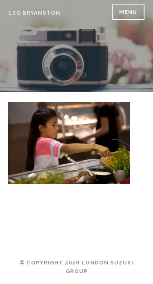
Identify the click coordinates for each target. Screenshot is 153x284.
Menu (128, 12)
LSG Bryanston (34, 13)
